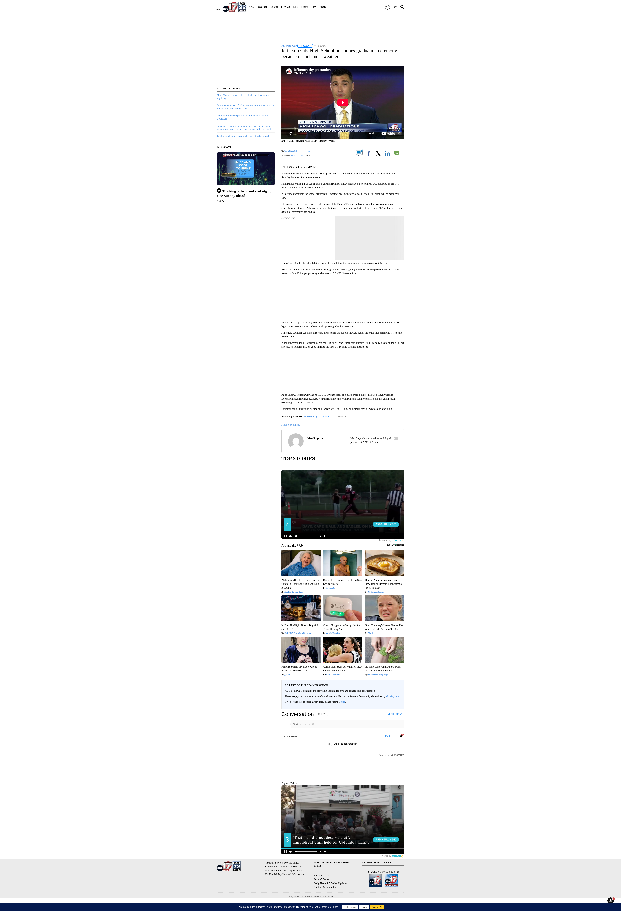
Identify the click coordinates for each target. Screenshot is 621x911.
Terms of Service (274, 877)
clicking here (392, 696)
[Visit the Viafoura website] (397, 791)
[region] (342, 753)
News (251, 6)
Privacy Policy (291, 877)
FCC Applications (293, 885)
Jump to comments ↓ (291, 424)
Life (295, 6)
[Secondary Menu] (221, 7)
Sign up (399, 714)
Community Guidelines (277, 881)
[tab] (290, 736)
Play (314, 6)
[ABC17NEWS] (235, 7)
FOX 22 (285, 6)
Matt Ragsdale (291, 151)
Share (323, 6)
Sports (274, 6)
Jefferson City (310, 416)
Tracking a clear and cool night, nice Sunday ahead (243, 136)
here (343, 701)
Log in (391, 714)
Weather (262, 6)
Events (304, 6)
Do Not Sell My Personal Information (284, 889)
